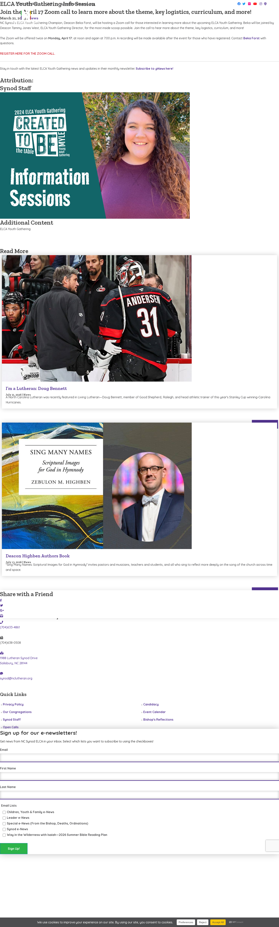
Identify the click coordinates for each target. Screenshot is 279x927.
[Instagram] (261, 4)
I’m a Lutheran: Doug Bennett (36, 388)
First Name (8, 768)
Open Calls (10, 727)
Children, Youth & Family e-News (30, 812)
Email (4, 749)
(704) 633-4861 (27, 4)
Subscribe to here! (154, 68)
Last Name (8, 786)
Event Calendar (154, 712)
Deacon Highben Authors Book (38, 556)
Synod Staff (12, 719)
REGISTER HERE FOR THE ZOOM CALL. (27, 53)
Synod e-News (17, 829)
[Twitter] (243, 4)
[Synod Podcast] (265, 4)
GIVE (49, 4)
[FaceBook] (238, 4)
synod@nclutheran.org (77, 4)
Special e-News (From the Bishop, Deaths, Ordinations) (47, 823)
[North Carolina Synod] (25, 18)
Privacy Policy (13, 704)
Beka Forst (251, 38)
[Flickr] (249, 4)
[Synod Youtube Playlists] (255, 4)
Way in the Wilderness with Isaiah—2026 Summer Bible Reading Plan (57, 835)
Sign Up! (14, 848)
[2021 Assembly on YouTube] (26, 689)
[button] (263, 18)
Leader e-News (18, 818)
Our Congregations (17, 712)
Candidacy (151, 704)
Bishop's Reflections (158, 719)
